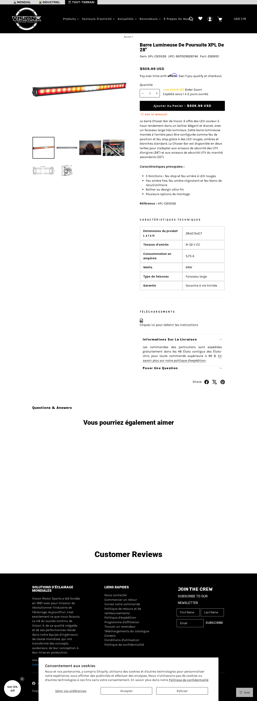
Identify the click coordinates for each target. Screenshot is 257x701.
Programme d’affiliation (121, 622)
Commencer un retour (120, 600)
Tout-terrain (83, 2)
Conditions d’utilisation (121, 640)
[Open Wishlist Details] (200, 18)
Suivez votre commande (122, 604)
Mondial (24, 2)
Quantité (146, 85)
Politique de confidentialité (188, 680)
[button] (12, 688)
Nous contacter (115, 595)
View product (56, 520)
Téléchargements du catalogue (126, 631)
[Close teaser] (22, 679)
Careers (109, 635)
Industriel (51, 2)
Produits (70, 19)
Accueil (127, 36)
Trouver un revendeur (120, 626)
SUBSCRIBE (214, 622)
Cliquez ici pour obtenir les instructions (169, 325)
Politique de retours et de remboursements (122, 611)
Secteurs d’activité (97, 19)
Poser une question (160, 368)
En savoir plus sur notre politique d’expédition (182, 358)
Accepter (126, 691)
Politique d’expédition (120, 617)
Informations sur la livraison (170, 339)
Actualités (126, 19)
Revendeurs (149, 19)
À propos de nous (178, 19)
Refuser (182, 691)
